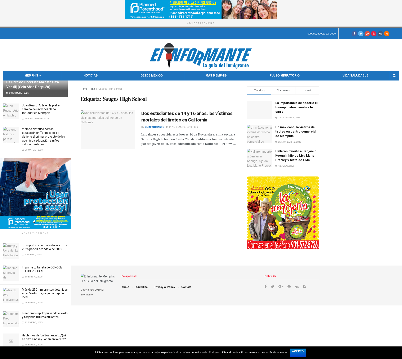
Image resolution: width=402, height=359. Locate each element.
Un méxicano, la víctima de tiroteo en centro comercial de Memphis (295, 131)
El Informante (154, 126)
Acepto (298, 351)
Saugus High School (110, 88)
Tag (93, 88)
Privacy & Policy (164, 287)
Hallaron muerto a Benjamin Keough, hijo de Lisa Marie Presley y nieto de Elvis (295, 155)
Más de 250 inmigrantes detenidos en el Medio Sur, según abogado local (45, 293)
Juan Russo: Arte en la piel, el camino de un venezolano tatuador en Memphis (41, 109)
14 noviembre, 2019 (180, 126)
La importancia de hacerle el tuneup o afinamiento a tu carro (296, 107)
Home (84, 88)
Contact (186, 287)
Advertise (141, 287)
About (125, 287)
